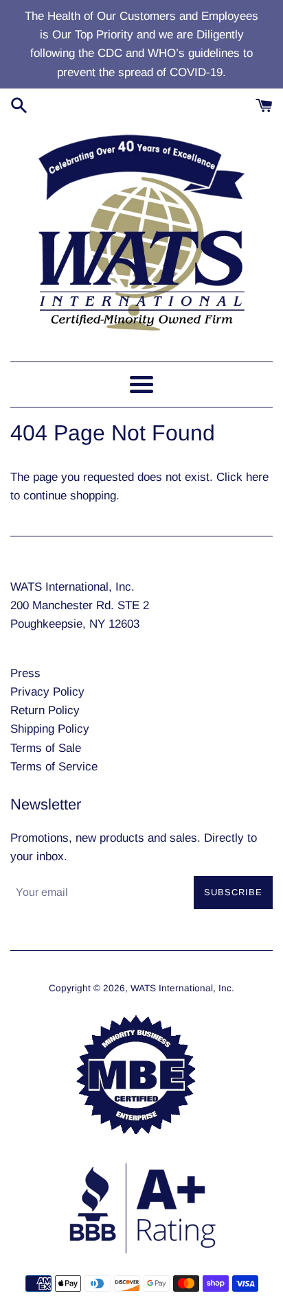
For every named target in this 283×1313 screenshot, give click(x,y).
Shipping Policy (49, 728)
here (257, 477)
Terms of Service (54, 766)
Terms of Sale (45, 748)
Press (25, 673)
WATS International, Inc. (182, 988)
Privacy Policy (47, 691)
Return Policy (45, 710)
